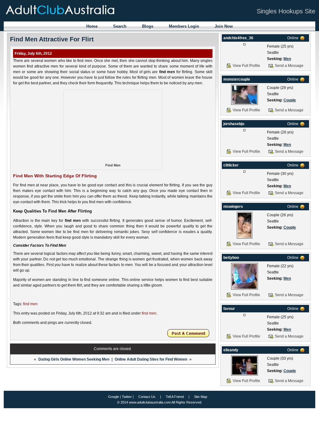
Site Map (200, 397)
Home (92, 26)
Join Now (224, 26)
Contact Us (146, 397)
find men (30, 304)
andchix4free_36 (238, 38)
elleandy (230, 350)
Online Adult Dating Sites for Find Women (151, 359)
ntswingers (233, 206)
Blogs (147, 26)
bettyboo (231, 257)
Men (287, 59)
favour (229, 308)
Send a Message (289, 65)
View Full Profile (246, 65)
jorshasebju (233, 124)
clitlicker (231, 165)
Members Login (184, 26)
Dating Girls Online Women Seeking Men (73, 359)
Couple (289, 100)
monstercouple (236, 79)
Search (119, 26)
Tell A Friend (175, 397)
